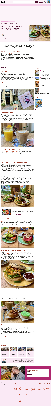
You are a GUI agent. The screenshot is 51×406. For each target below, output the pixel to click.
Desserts (20, 388)
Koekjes (32, 387)
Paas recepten (39, 384)
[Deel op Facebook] (3, 38)
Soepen (20, 384)
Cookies (44, 390)
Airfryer (26, 388)
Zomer (25, 384)
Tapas (19, 394)
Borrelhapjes (20, 390)
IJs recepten (33, 384)
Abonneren (41, 2)
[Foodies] (6, 2)
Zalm (25, 395)
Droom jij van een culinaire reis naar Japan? (19, 209)
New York (28, 176)
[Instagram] (1, 393)
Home (2, 23)
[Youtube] (7, 393)
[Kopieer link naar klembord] (2, 38)
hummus (30, 252)
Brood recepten (33, 390)
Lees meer (18, 214)
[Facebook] (3, 393)
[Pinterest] (5, 393)
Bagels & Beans (10, 31)
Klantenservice (45, 384)
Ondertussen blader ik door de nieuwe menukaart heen (9, 151)
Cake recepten (33, 388)
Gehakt (25, 394)
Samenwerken (15, 389)
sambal (9, 253)
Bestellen (45, 2)
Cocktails (20, 401)
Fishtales (2, 221)
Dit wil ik (37, 109)
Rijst (19, 397)
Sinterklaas (39, 387)
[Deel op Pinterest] (5, 38)
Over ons (15, 384)
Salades (20, 393)
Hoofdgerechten (21, 387)
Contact (44, 387)
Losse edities (15, 388)
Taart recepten (33, 393)
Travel (4, 23)
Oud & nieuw (39, 389)
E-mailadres (2, 64)
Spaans (26, 396)
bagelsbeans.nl (19, 342)
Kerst (38, 388)
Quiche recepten (33, 389)
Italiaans (26, 397)
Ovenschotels (20, 400)
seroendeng (6, 253)
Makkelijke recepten (27, 390)
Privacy (44, 389)
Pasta (19, 395)
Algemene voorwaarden (46, 388)
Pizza (19, 396)
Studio (14, 390)
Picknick (26, 387)
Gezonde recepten (27, 393)
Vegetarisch (26, 389)
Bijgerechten (20, 389)
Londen (32, 176)
